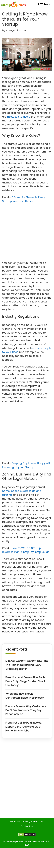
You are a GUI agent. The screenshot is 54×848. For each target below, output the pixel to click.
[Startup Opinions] (13, 4)
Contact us (27, 826)
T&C (42, 821)
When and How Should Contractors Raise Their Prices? (24, 695)
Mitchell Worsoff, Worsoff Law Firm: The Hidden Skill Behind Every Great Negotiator (26, 664)
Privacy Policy (30, 821)
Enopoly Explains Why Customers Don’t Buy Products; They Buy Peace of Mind (25, 710)
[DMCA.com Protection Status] (27, 835)
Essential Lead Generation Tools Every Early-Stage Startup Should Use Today (26, 681)
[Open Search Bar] (38, 4)
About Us (15, 821)
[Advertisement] (27, 233)
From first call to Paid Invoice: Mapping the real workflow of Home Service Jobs (23, 726)
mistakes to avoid (18, 116)
